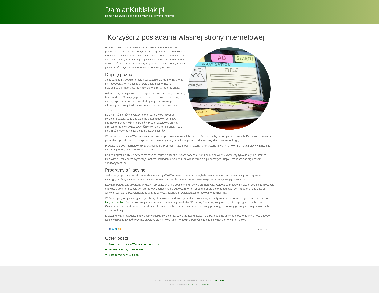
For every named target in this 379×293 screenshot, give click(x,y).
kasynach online (114, 202)
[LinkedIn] (116, 229)
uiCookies (219, 280)
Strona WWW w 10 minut (124, 254)
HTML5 (191, 284)
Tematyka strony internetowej (126, 249)
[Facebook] (110, 229)
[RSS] (119, 229)
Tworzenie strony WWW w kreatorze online (134, 244)
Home (108, 15)
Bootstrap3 (205, 284)
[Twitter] (113, 229)
